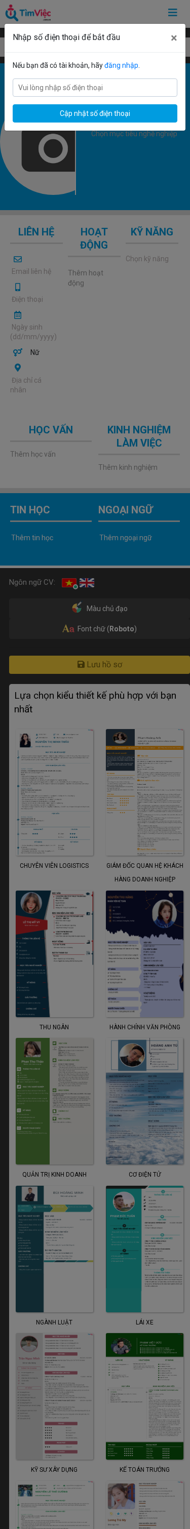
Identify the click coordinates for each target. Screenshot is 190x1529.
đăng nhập (121, 65)
